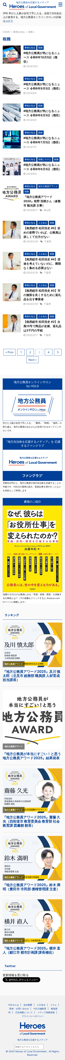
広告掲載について (24, 1012)
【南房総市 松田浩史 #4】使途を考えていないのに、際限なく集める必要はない (42, 263)
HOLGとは (13, 1004)
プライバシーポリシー (32, 1016)
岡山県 (47, 210)
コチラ (9, 20)
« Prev (9, 352)
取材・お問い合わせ (19, 1008)
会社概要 (27, 1004)
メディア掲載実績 (46, 1012)
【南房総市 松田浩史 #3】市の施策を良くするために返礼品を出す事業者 (42, 295)
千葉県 (47, 241)
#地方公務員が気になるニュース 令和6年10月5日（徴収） (41, 57)
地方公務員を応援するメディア (32, 1039)
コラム (53, 1004)
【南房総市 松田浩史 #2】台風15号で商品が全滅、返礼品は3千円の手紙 (42, 326)
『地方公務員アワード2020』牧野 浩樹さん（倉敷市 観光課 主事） (42, 201)
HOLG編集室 (40, 1008)
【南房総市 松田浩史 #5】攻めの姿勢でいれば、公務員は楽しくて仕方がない (42, 232)
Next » (33, 359)
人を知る (41, 1004)
